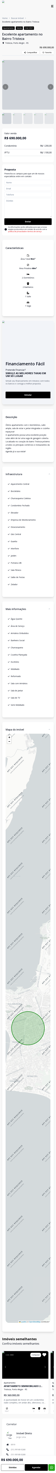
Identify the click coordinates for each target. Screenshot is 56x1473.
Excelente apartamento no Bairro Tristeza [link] (20, 21)
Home (5, 18)
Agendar (36, 1467)
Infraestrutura (14, 474)
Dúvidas (13, 1467)
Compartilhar (32, 52)
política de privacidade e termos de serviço (25, 231)
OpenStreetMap (35, 1321)
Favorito (48, 52)
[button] (5, 87)
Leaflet (23, 1321)
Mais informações (16, 609)
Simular (28, 395)
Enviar (28, 221)
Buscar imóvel (17, 18)
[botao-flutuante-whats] (51, 1467)
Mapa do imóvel (15, 729)
